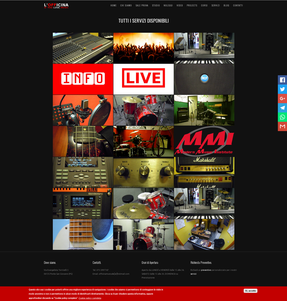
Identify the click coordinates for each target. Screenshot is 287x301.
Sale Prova (142, 5)
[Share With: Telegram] (282, 107)
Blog (226, 5)
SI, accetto (250, 290)
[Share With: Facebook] (282, 80)
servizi (193, 274)
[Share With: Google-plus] (282, 98)
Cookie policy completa (90, 298)
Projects (192, 5)
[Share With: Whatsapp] (282, 117)
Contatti (238, 5)
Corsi (204, 5)
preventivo (206, 270)
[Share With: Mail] (282, 126)
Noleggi (168, 5)
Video (180, 5)
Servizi (216, 5)
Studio (156, 5)
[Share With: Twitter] (282, 89)
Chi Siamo (126, 5)
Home (114, 5)
